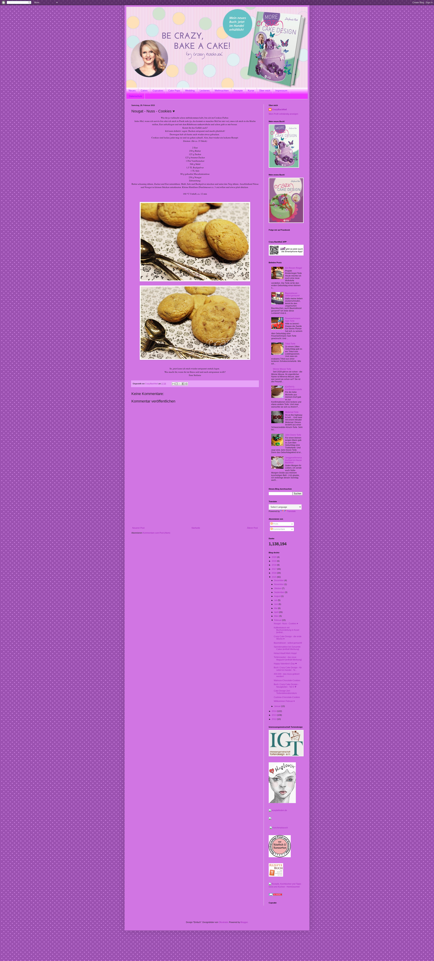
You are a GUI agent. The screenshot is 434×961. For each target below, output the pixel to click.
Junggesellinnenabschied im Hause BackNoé (293, 460)
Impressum (281, 90)
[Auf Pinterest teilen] (186, 383)
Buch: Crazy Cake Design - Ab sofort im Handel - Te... (288, 668)
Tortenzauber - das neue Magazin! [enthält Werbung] (288, 658)
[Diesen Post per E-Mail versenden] (173, 383)
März (276, 616)
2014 (274, 711)
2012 (274, 719)
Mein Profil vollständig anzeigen (283, 114)
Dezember (279, 580)
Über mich (264, 90)
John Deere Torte (293, 435)
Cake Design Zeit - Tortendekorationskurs (285, 692)
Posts (275, 524)
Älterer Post (252, 528)
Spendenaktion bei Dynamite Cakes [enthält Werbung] (287, 648)
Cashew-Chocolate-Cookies (287, 697)
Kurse (251, 90)
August (277, 596)
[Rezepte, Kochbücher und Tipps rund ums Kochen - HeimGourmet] (286, 887)
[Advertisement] (195, 501)
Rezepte (238, 90)
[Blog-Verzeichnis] (275, 895)
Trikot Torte (290, 344)
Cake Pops (174, 90)
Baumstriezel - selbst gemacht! (292, 294)
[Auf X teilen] (180, 383)
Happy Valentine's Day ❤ (285, 663)
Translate (291, 511)
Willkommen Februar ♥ (284, 701)
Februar (278, 620)
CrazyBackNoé (279, 109)
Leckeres (205, 90)
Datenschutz (135, 96)
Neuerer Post (138, 528)
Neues (132, 90)
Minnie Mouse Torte (282, 369)
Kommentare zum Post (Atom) (156, 533)
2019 (274, 561)
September (279, 592)
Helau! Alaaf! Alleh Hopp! (285, 653)
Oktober (278, 588)
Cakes (144, 90)
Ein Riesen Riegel (293, 268)
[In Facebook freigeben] (183, 383)
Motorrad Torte (292, 412)
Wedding (190, 90)
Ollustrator (223, 922)
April (276, 612)
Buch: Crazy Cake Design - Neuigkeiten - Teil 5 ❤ (286, 685)
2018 (274, 565)
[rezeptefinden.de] (278, 810)
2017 (274, 569)
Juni (276, 604)
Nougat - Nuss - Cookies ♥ (286, 623)
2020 (274, 557)
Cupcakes (158, 90)
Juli (276, 600)
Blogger (244, 922)
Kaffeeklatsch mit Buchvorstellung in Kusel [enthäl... (286, 630)
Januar (277, 706)
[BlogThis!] (176, 383)
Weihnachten (222, 90)
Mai (276, 608)
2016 (274, 573)
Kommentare (279, 529)
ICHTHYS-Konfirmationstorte (293, 388)
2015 (274, 577)
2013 (274, 715)
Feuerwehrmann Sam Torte (292, 319)
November (279, 584)
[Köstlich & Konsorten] (280, 856)
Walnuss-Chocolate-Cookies (287, 680)
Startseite (195, 528)
